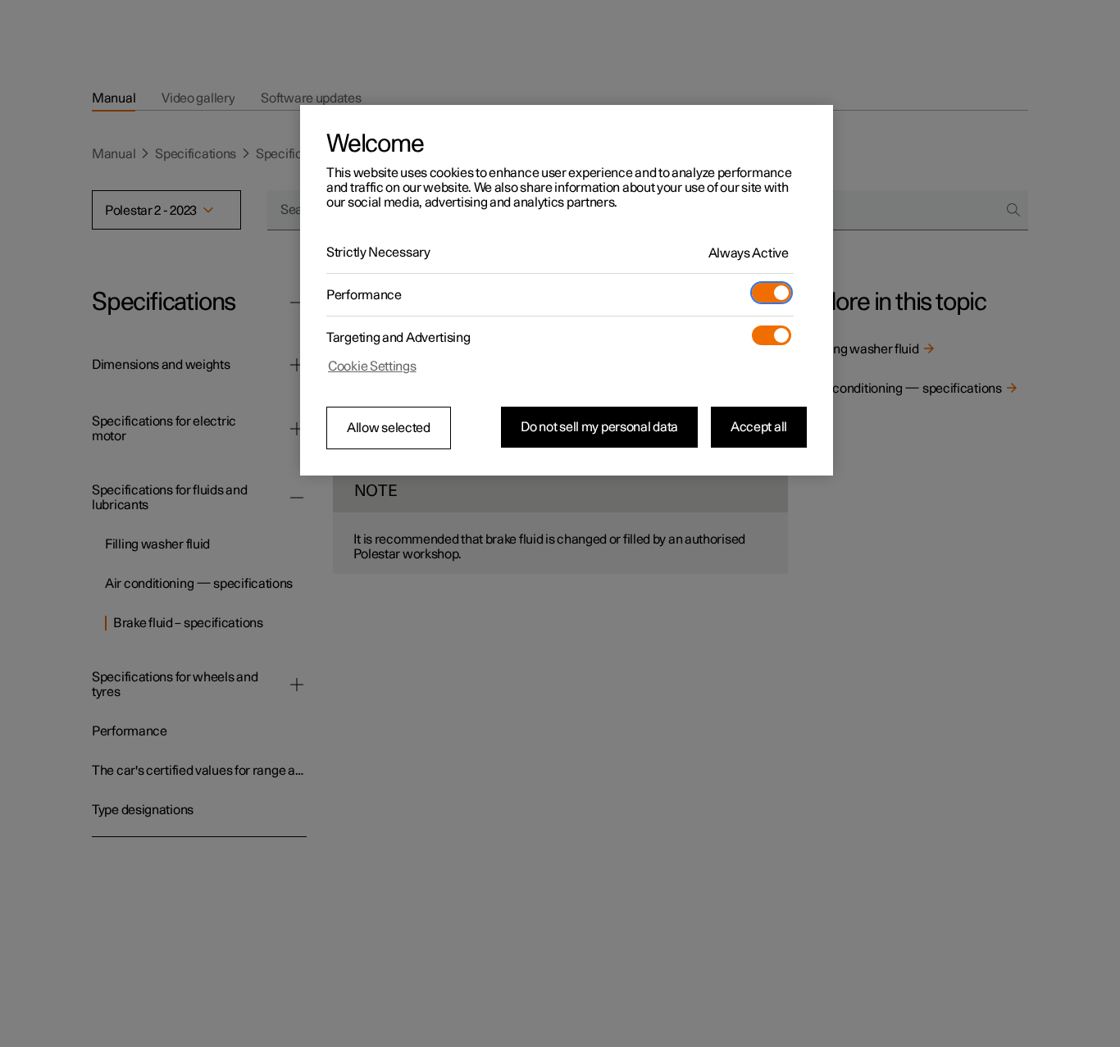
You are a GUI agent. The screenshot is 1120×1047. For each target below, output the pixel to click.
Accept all (759, 427)
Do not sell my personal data (599, 427)
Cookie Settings (372, 366)
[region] (566, 290)
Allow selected (388, 428)
